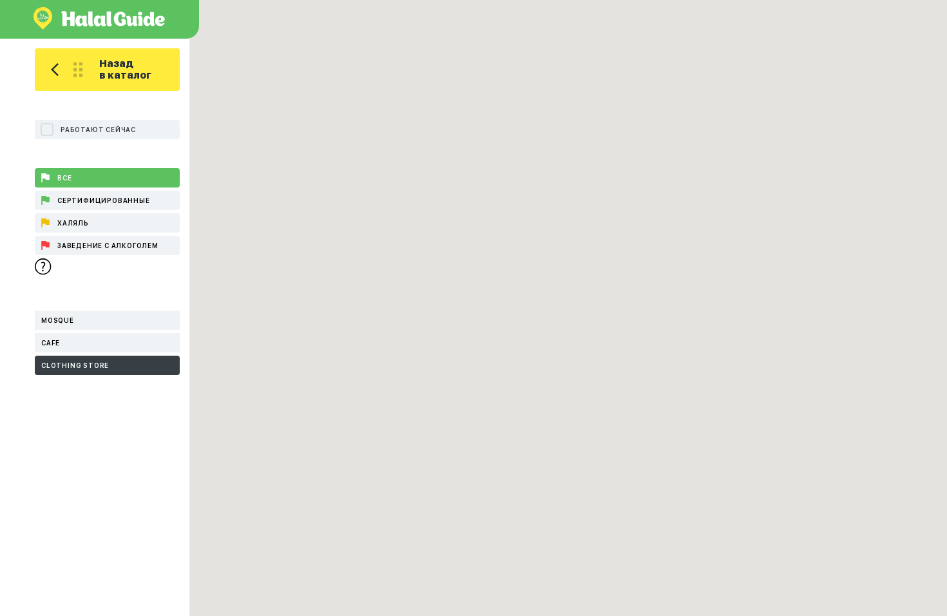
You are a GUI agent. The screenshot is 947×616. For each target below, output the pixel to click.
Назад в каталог (125, 69)
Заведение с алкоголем (107, 245)
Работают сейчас (98, 129)
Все (64, 178)
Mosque (57, 320)
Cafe (50, 343)
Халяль (73, 223)
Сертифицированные (103, 200)
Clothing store (75, 365)
